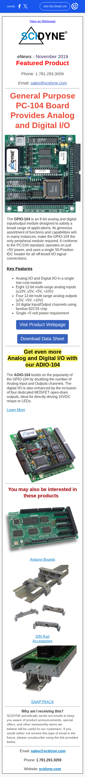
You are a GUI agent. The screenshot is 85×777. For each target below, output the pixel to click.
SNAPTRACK (42, 702)
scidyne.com (50, 769)
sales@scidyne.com (49, 83)
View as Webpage (43, 21)
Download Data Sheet (42, 338)
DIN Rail (42, 636)
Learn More (16, 410)
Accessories (42, 641)
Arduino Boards (42, 559)
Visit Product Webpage (42, 324)
